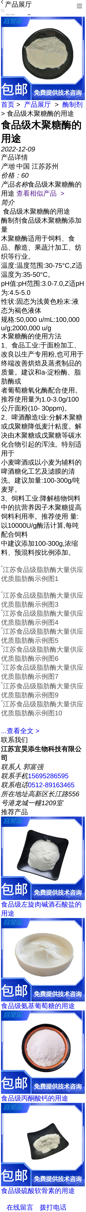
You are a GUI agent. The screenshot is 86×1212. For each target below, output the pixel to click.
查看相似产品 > (40, 193)
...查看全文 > (20, 731)
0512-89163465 (51, 785)
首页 (7, 104)
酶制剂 (72, 104)
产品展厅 (37, 104)
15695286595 (48, 776)
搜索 (29, 14)
